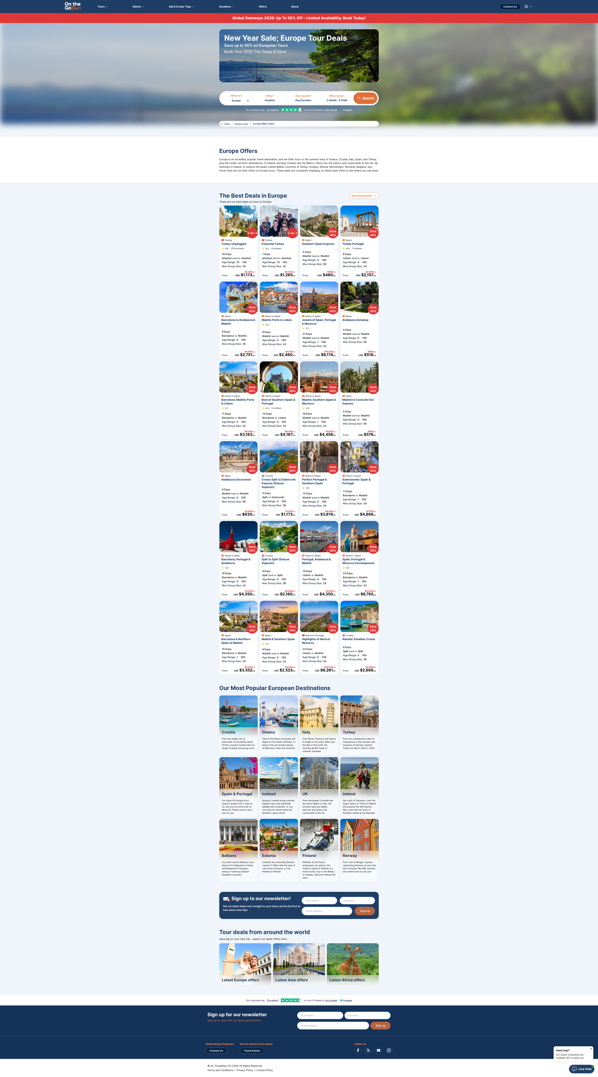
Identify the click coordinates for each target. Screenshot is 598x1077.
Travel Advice (252, 1050)
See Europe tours (361, 195)
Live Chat (585, 1069)
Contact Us (510, 6)
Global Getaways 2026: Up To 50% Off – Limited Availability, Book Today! (299, 18)
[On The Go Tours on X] (368, 1050)
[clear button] (248, 99)
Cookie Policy (264, 1070)
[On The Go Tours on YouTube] (378, 1050)
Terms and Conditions (220, 1070)
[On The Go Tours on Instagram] (388, 1050)
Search (368, 98)
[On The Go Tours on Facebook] (358, 1050)
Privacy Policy (245, 1070)
